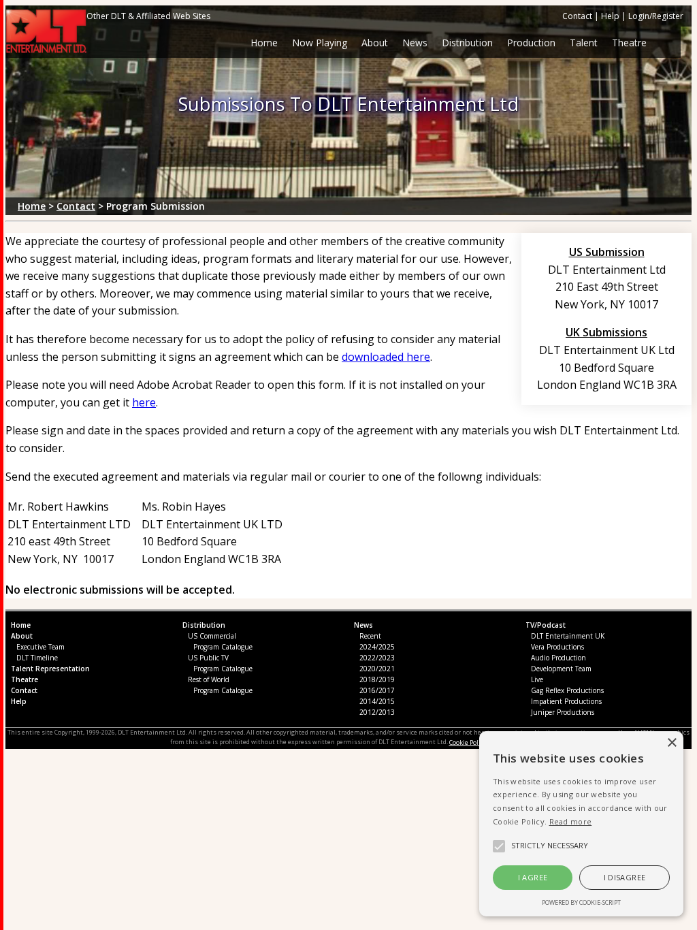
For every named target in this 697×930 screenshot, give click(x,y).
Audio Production (558, 657)
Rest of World (208, 679)
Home (264, 42)
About (374, 42)
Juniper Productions (562, 712)
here (144, 402)
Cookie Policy (468, 742)
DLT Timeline (37, 657)
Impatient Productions (566, 701)
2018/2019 (377, 679)
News (363, 625)
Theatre (24, 679)
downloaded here (386, 356)
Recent (370, 636)
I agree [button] (533, 877)
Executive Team (40, 647)
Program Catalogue (223, 647)
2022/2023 (377, 657)
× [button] (671, 743)
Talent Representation (50, 668)
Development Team (561, 668)
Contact (577, 16)
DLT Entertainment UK (567, 636)
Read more (570, 821)
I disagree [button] (625, 877)
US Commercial (212, 636)
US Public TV (208, 657)
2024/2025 (377, 647)
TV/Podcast (545, 625)
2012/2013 (377, 712)
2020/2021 (377, 668)
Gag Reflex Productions (567, 690)
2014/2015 (377, 701)
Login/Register (655, 16)
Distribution (203, 625)
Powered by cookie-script (581, 902)
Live (537, 679)
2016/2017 (377, 690)
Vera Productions (557, 647)
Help (610, 16)
